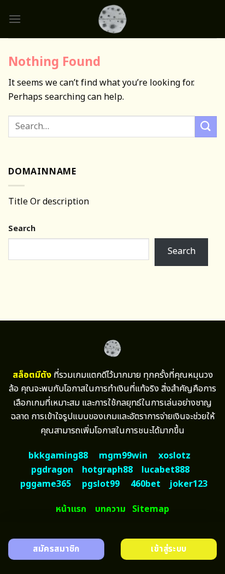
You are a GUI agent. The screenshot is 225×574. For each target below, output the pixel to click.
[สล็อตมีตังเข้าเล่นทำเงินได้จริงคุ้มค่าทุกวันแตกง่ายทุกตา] (113, 19)
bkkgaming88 (58, 455)
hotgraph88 (107, 469)
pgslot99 (101, 484)
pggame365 (45, 484)
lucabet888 (165, 469)
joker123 (188, 484)
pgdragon (52, 469)
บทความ (110, 509)
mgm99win (123, 455)
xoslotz (174, 455)
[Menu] (14, 18)
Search (21, 228)
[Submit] (206, 126)
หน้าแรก (71, 509)
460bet (146, 484)
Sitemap (150, 509)
